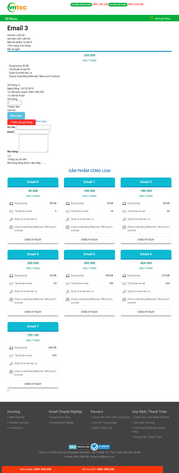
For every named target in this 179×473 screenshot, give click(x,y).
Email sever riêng (60, 417)
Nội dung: (13, 151)
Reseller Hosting (18, 422)
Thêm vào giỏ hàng (21, 122)
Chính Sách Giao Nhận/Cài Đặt (151, 417)
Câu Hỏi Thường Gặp (104, 422)
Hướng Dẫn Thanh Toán (148, 437)
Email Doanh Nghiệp (62, 422)
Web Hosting (16, 417)
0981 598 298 (81, 456)
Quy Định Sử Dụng (144, 422)
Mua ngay (16, 115)
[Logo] (17, 7)
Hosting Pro (16, 427)
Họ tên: (11, 127)
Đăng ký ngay (33, 239)
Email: (10, 131)
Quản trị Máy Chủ (102, 427)
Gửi (9, 155)
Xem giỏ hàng (162, 18)
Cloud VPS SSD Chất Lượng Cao (111, 417)
